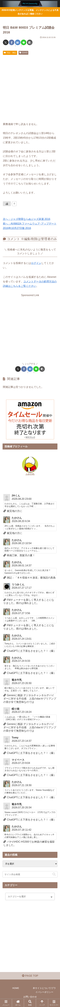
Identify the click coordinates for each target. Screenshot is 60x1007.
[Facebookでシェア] (11, 42)
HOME (15, 988)
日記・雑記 (11, 53)
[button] (29, 42)
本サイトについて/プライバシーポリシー (44, 990)
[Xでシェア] (5, 42)
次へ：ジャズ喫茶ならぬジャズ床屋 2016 (26, 219)
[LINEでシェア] (23, 42)
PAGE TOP (31, 975)
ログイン (36, 263)
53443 (25, 53)
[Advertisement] (30, 87)
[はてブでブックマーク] (17, 42)
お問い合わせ (30, 996)
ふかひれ (30, 474)
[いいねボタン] (7, 203)
